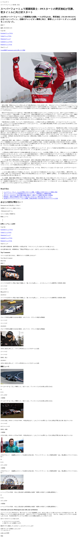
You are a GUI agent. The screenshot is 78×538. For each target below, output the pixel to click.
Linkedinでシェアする (6, 41)
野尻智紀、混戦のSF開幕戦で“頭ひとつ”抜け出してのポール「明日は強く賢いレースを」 (28, 196)
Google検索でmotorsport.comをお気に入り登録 (13, 50)
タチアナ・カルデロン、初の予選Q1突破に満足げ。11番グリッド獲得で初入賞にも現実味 (28, 195)
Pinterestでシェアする (6, 44)
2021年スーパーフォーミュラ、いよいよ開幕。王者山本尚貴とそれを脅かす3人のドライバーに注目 (31, 198)
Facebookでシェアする (7, 33)
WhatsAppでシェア (6, 39)
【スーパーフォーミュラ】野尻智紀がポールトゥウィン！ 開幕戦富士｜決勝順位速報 (27, 193)
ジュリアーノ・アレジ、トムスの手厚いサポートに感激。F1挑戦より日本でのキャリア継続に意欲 (30, 192)
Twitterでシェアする (6, 36)
